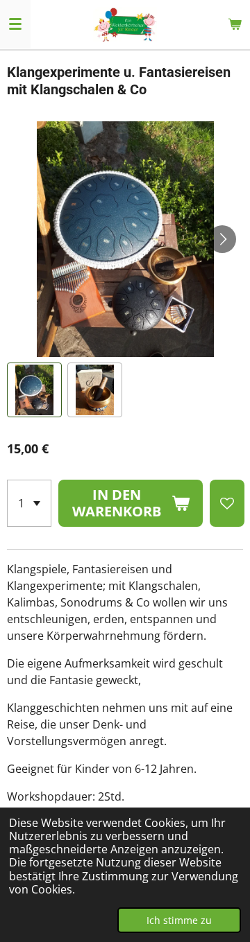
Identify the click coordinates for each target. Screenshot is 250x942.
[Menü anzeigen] (15, 24)
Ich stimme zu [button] (179, 920)
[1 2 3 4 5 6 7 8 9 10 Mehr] (29, 503)
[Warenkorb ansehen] (234, 24)
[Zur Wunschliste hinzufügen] (227, 503)
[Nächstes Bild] (222, 239)
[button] (34, 390)
